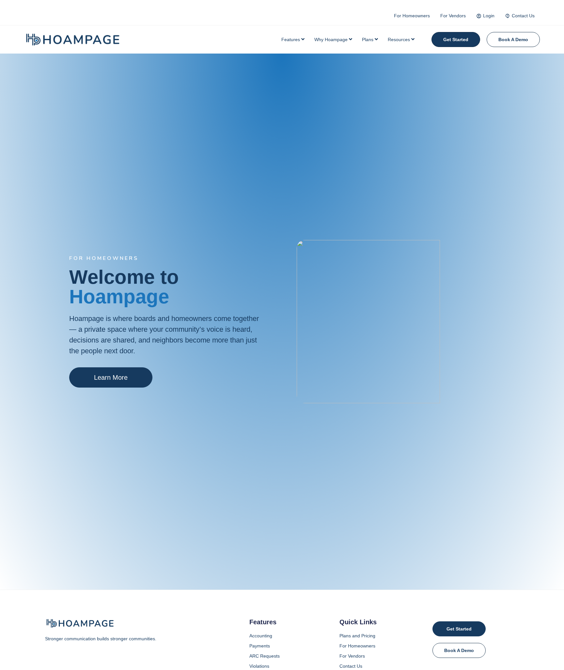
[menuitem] (293, 39)
